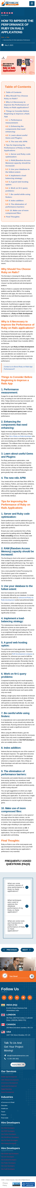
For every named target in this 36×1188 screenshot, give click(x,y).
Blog (8, 37)
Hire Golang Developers (8, 1143)
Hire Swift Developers (8, 1169)
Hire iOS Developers (7, 1157)
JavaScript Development (9, 1086)
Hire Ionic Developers (8, 1166)
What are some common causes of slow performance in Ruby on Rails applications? (16, 887)
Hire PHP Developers (8, 1131)
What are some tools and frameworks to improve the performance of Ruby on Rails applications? (16, 926)
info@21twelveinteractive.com (18, 1056)
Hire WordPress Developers (10, 1137)
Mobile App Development (9, 1077)
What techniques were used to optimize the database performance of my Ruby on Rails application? (15, 906)
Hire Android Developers (8, 1160)
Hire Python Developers (8, 1134)
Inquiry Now (16, 1064)
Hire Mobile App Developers (10, 1153)
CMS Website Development (10, 1080)
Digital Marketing (6, 1089)
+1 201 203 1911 (13, 1059)
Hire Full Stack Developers (9, 1140)
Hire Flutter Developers (8, 1163)
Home (2, 37)
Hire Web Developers (8, 1128)
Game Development (7, 1092)
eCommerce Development (9, 1083)
